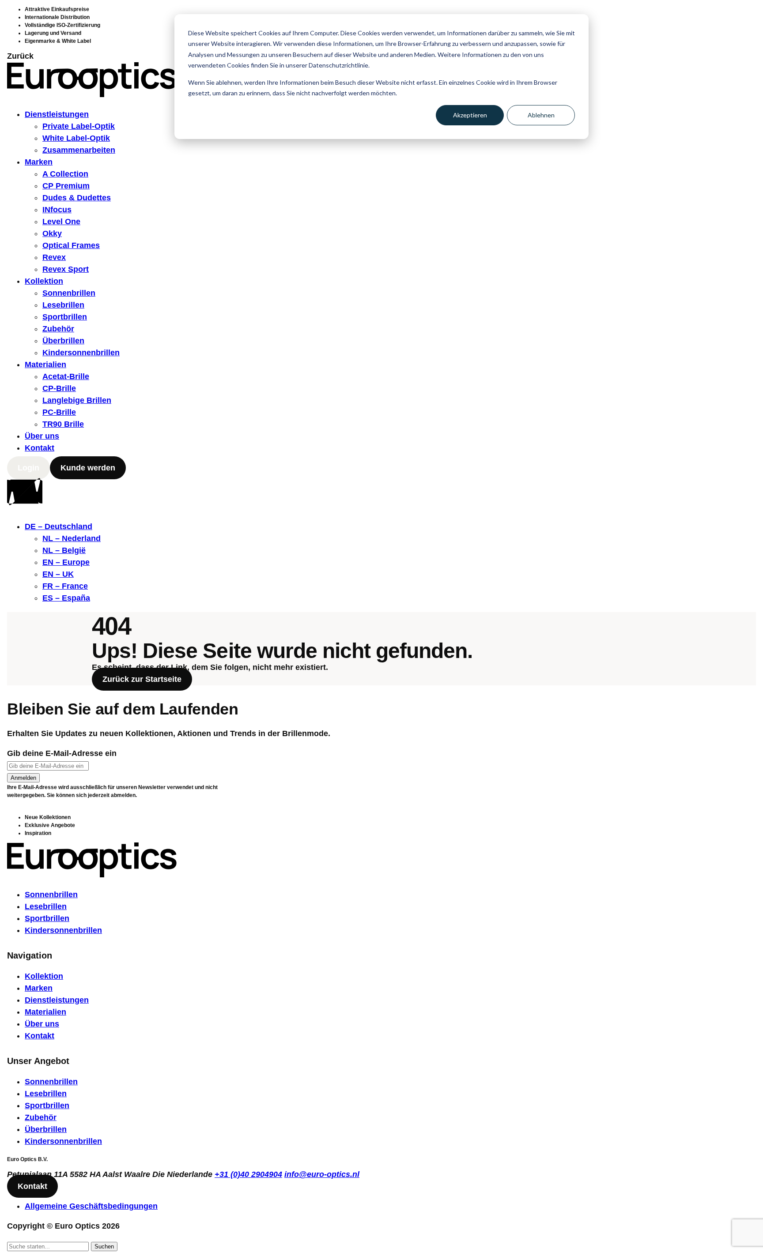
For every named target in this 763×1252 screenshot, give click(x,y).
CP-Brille (59, 388)
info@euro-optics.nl (321, 1174)
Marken (39, 162)
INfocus (57, 209)
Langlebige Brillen (76, 400)
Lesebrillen (63, 305)
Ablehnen (541, 115)
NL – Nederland (71, 538)
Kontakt (39, 448)
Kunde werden (87, 467)
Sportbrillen (64, 316)
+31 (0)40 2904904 (248, 1174)
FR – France (65, 586)
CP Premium (66, 185)
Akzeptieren (470, 115)
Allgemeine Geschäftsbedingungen (91, 1206)
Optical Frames (71, 245)
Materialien (45, 364)
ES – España (66, 598)
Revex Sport (65, 269)
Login (28, 467)
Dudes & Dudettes (76, 197)
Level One (61, 221)
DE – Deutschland (58, 526)
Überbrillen (63, 340)
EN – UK (58, 574)
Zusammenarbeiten (78, 150)
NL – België (64, 550)
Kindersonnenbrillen (81, 352)
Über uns (42, 436)
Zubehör (58, 328)
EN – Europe (66, 562)
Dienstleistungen (57, 114)
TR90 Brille (63, 424)
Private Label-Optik (78, 126)
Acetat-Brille (65, 376)
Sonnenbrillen (68, 293)
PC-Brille (59, 412)
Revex (54, 257)
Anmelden (23, 778)
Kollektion (44, 281)
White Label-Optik (76, 138)
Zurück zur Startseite (141, 679)
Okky (52, 233)
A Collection (65, 173)
